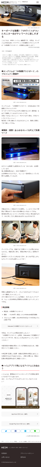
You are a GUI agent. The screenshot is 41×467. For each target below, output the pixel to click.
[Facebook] (15, 431)
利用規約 (4, 453)
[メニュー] (37, 2)
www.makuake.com (21, 102)
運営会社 (23, 457)
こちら (20, 64)
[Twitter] (6, 431)
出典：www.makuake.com (33, 27)
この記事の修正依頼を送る (32, 436)
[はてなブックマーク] (25, 431)
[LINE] (35, 431)
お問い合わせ (6, 457)
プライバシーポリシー (27, 453)
